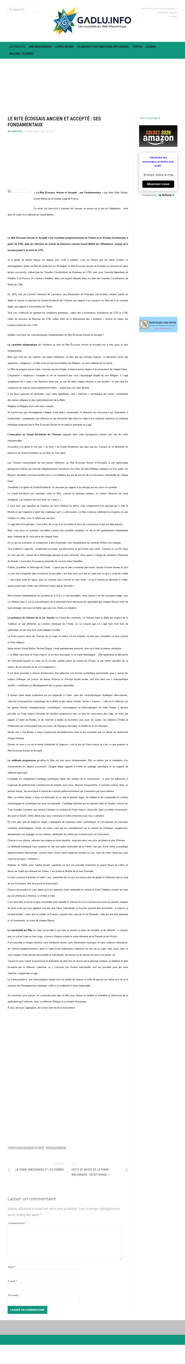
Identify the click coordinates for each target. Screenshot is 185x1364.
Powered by (149, 195)
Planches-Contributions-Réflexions (103, 46)
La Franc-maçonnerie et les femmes (39, 1169)
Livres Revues (64, 46)
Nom (11, 1267)
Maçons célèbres (21, 53)
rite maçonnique (56, 1147)
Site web (13, 1295)
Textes (137, 46)
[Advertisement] (92, 84)
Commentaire (17, 1223)
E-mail (12, 1281)
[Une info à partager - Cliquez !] (158, 324)
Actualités (17, 46)
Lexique (151, 46)
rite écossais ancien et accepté (26, 1147)
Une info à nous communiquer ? (159, 8)
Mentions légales (167, 12)
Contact (173, 16)
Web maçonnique (40, 46)
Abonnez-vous (158, 184)
